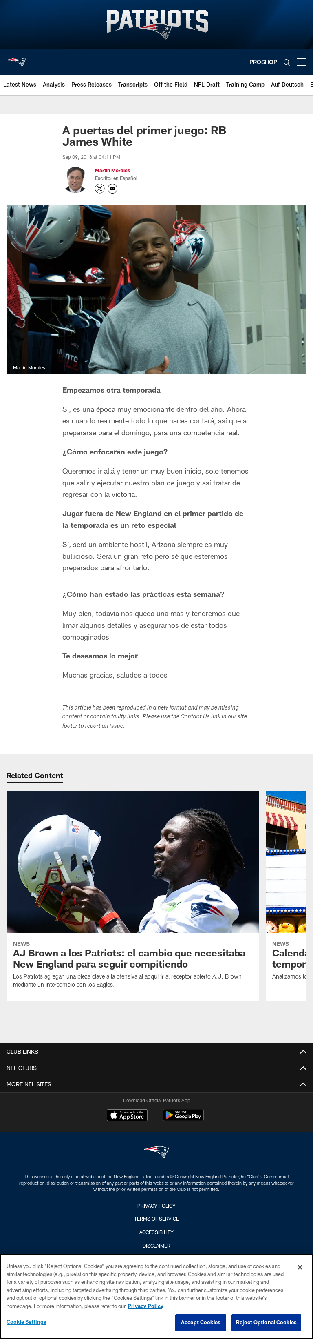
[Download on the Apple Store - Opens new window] (127, 1116)
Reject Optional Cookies (266, 1322)
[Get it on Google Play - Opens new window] (183, 1119)
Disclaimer (156, 1245)
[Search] (287, 62)
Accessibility (156, 1232)
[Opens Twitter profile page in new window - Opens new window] (100, 189)
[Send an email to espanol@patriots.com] (112, 189)
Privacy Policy (156, 1205)
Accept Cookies (200, 1322)
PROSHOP (263, 61)
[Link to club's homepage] (16, 58)
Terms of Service (156, 1218)
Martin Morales (112, 170)
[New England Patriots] (156, 1153)
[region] (156, 1296)
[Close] (300, 1267)
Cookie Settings (26, 1322)
